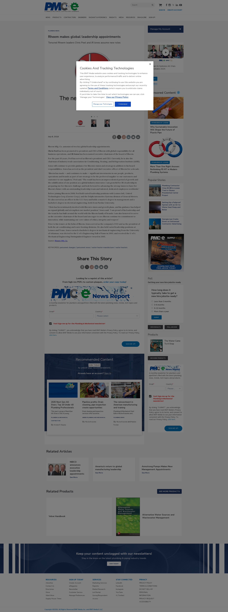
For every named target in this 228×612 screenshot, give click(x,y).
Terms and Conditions (98, 88)
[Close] (150, 64)
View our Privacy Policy (117, 97)
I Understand (122, 104)
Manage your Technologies (102, 104)
